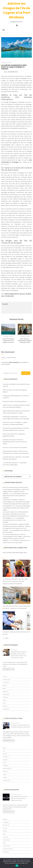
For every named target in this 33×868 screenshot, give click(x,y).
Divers (4, 700)
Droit (4, 703)
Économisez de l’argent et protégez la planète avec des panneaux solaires (16, 508)
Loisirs (4, 774)
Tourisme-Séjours (6, 62)
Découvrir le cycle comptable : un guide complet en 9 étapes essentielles (15, 423)
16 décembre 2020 (13, 72)
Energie (5, 819)
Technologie (16, 794)
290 (6, 638)
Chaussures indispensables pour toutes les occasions (16, 396)
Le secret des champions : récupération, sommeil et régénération (15, 464)
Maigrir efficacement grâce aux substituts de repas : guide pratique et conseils (16, 412)
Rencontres (6, 840)
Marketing (15, 723)
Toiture (5, 828)
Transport (6, 851)
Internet (5, 759)
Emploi (5, 748)
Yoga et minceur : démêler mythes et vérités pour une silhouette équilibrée (16, 406)
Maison (5, 777)
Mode (4, 834)
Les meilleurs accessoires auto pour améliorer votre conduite (14, 520)
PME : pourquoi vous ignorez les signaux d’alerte (15, 391)
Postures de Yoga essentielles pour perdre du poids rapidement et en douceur (16, 429)
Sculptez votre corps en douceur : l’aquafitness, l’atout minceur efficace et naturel (15, 441)
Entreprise (6, 709)
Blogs (4, 762)
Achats (5, 676)
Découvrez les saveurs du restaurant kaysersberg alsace (14, 435)
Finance (5, 753)
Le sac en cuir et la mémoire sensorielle (15, 447)
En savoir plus (9, 669)
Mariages (5, 697)
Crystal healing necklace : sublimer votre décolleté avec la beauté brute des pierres (16, 452)
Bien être (5, 691)
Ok (17, 865)
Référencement (7, 768)
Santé (4, 843)
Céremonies (6, 694)
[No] (31, 863)
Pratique (5, 837)
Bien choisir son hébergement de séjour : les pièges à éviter (25, 340)
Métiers (14, 650)
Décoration (6, 780)
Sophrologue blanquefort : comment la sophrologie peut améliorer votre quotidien (16, 417)
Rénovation (6, 825)
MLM (4, 751)
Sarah (5, 72)
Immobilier (6, 756)
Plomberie (6, 822)
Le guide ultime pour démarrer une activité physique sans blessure (16, 458)
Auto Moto (6, 682)
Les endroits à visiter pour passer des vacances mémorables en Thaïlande (15, 495)
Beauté (5, 685)
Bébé (4, 688)
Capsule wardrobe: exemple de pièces (14, 401)
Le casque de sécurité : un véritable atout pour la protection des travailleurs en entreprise (15, 581)
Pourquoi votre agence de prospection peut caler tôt (16, 385)
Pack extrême (7, 552)
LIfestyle (5, 771)
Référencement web (19, 552)
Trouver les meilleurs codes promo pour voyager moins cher (8, 340)
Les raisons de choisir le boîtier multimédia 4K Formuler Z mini (19, 798)
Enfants (5, 706)
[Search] (17, 25)
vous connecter (14, 362)
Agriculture (6, 679)
